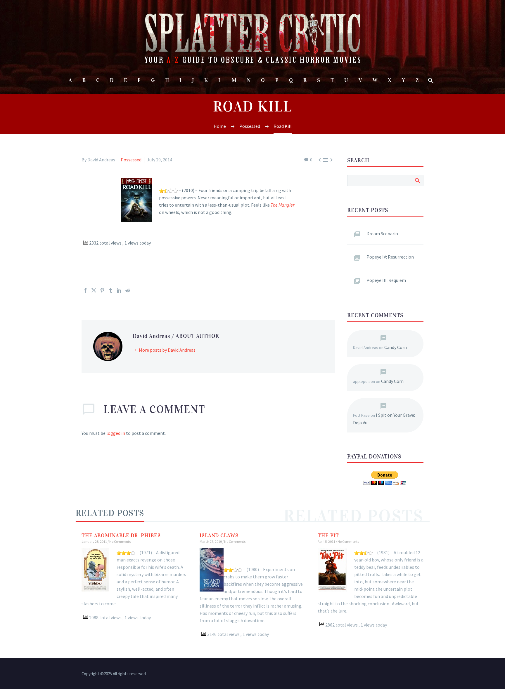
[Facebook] (85, 290)
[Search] (430, 80)
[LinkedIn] (119, 290)
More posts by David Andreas (167, 350)
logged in (115, 433)
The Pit (328, 535)
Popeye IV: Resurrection (390, 257)
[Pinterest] (102, 290)
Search (417, 180)
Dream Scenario (382, 233)
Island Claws (219, 535)
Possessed (131, 160)
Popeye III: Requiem (386, 280)
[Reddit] (127, 290)
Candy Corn (395, 347)
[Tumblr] (110, 290)
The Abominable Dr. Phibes (121, 535)
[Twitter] (93, 290)
